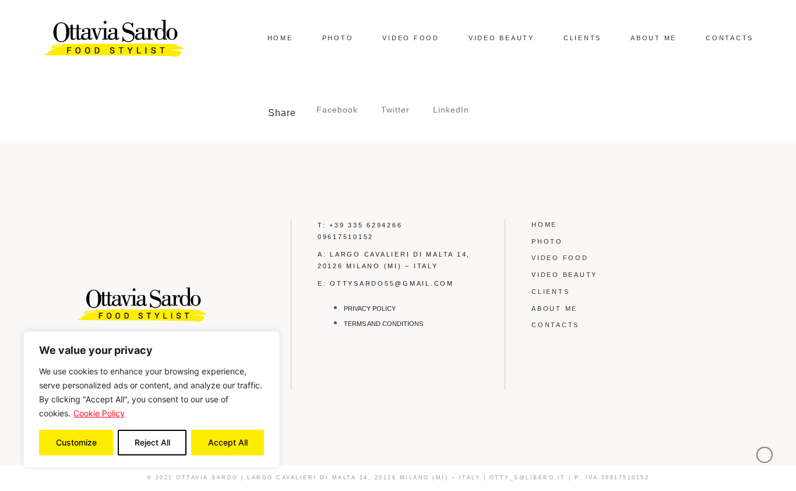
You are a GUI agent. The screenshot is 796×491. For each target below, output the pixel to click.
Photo (338, 37)
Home (280, 37)
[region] (151, 399)
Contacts (729, 37)
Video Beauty (501, 37)
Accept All (228, 442)
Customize (76, 442)
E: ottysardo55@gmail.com (386, 283)
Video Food (410, 37)
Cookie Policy (99, 413)
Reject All (152, 442)
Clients (582, 37)
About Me (654, 37)
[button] (337, 110)
